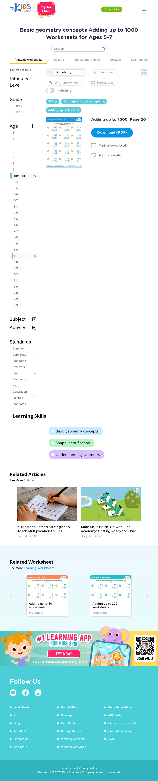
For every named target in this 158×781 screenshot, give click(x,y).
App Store (20, 747)
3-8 (16, 206)
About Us (20, 731)
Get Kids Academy (120, 707)
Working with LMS (73, 739)
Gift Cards (114, 715)
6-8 (16, 280)
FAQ (111, 739)
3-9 (16, 213)
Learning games (141, 59)
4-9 (16, 243)
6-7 (16, 274)
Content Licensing (120, 731)
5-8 (16, 262)
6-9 (16, 286)
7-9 (16, 299)
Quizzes (115, 59)
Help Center (69, 723)
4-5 (16, 219)
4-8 (16, 237)
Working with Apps (73, 747)
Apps (17, 715)
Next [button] (146, 596)
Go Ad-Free (111, 9)
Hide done (64, 90)
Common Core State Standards (19, 354)
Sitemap (66, 715)
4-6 (16, 225)
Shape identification (73, 442)
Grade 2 (18, 106)
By (50, 72)
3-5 (16, 188)
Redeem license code (122, 723)
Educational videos (87, 59)
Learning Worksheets (39, 568)
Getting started (71, 731)
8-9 (16, 305)
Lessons (58, 59)
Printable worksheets (28, 59)
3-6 (16, 194)
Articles (29, 480)
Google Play (69, 707)
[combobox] (69, 72)
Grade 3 (18, 112)
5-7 (16, 256)
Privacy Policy (88, 768)
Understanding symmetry (78, 454)
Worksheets (21, 707)
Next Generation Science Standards (20, 394)
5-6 (16, 249)
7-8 (16, 293)
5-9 (16, 268)
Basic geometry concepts (77, 431)
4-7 (16, 231)
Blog (17, 723)
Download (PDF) (112, 132)
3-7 (16, 200)
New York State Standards (19, 373)
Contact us (21, 739)
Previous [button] (11, 596)
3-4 (16, 182)
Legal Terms (68, 768)
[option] (47, 512)
